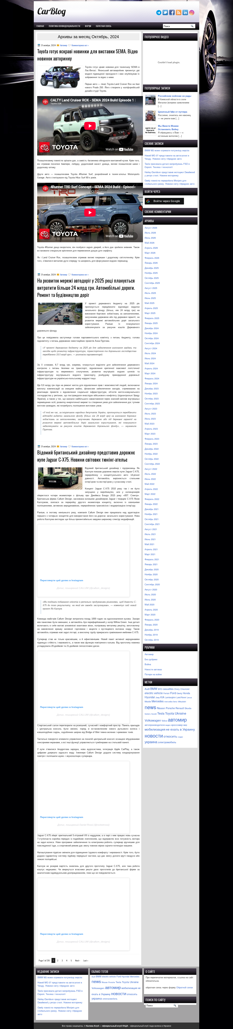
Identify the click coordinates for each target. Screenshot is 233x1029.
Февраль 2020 (152, 619)
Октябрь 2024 (152, 338)
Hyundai (150, 697)
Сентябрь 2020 (152, 584)
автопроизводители (155, 724)
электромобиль (167, 742)
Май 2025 (149, 303)
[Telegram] (159, 14)
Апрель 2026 (151, 247)
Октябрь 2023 (152, 398)
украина (151, 741)
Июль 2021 (150, 534)
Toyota (169, 713)
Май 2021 (149, 544)
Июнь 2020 (150, 599)
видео (168, 725)
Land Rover (181, 697)
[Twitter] (166, 14)
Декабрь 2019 (152, 629)
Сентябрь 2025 (152, 282)
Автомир (63, 45)
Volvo (164, 720)
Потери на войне (153, 674)
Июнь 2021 (150, 539)
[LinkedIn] (186, 14)
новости (154, 735)
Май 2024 (149, 363)
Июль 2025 (150, 293)
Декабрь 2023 (152, 388)
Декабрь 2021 (152, 509)
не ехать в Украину (180, 729)
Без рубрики (151, 659)
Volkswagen (153, 720)
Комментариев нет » (80, 45)
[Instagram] (192, 14)
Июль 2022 (150, 473)
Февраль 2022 (152, 499)
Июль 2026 (150, 232)
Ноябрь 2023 (151, 393)
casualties (168, 689)
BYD (160, 689)
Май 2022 (149, 483)
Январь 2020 (151, 624)
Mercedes (158, 701)
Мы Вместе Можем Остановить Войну (168, 127)
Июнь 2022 (150, 479)
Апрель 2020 (151, 609)
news (150, 706)
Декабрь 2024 (152, 328)
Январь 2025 (151, 323)
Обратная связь (103, 26)
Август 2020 (151, 589)
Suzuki (154, 714)
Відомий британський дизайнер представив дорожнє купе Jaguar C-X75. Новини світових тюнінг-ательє (86, 456)
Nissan (161, 708)
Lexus (189, 697)
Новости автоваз (153, 669)
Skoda (188, 708)
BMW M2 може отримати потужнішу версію (167, 150)
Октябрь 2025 (152, 278)
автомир (177, 719)
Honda (186, 693)
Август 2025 (151, 288)
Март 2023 (150, 433)
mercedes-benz (170, 701)
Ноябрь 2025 (151, 272)
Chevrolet (184, 689)
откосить (170, 736)
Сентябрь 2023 (152, 403)
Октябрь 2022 (152, 458)
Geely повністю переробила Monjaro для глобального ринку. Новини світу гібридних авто (169, 182)
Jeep (158, 697)
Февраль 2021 (152, 559)
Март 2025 (150, 313)
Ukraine (180, 713)
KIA (162, 697)
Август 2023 (151, 408)
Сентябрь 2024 (152, 343)
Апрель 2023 (151, 428)
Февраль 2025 (152, 318)
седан (180, 737)
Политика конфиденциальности (64, 26)
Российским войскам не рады (174, 95)
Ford (173, 693)
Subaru (148, 714)
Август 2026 (151, 227)
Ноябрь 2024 (151, 333)
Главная (40, 26)
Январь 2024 (151, 383)
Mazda (148, 701)
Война (148, 664)
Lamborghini (170, 697)
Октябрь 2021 (152, 519)
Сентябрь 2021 (152, 524)
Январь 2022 (151, 504)
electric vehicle (154, 693)
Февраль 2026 (152, 257)
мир (185, 725)
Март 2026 (150, 252)
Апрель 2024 (151, 368)
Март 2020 (150, 614)
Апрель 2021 (151, 549)
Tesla (160, 713)
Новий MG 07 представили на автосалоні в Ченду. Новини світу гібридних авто (167, 157)
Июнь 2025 (150, 298)
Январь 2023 (151, 443)
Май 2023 (149, 423)
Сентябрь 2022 (152, 463)
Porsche (170, 708)
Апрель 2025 (151, 308)
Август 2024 (151, 348)
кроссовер (177, 724)
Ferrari (166, 693)
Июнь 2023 (150, 418)
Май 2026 (149, 242)
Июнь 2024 (150, 358)
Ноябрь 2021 (151, 514)
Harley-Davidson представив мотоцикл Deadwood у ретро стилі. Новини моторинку (170, 174)
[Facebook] (172, 14)
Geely (179, 693)
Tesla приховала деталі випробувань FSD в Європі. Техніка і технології (167, 165)
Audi (147, 689)
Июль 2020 (150, 594)
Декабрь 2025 (152, 267)
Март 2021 (150, 554)
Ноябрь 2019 (151, 634)
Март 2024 (150, 373)
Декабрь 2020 (152, 569)
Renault (180, 708)
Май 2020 (149, 604)
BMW (153, 689)
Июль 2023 (150, 413)
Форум (88, 26)
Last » (85, 960)
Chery (177, 689)
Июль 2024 (150, 353)
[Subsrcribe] (179, 14)
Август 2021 (151, 529)
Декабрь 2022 (152, 448)
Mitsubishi (182, 701)
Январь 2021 (151, 564)
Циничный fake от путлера (172, 111)
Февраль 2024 (152, 378)
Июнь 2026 (150, 237)
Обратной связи (184, 987)
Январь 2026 (151, 262)
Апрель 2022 (151, 489)
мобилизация (155, 729)
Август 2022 (151, 468)
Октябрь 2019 (152, 639)
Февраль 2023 (152, 438)
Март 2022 (150, 494)
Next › (77, 960)
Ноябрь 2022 (151, 453)
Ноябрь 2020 (151, 574)
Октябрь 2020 (152, 579)
